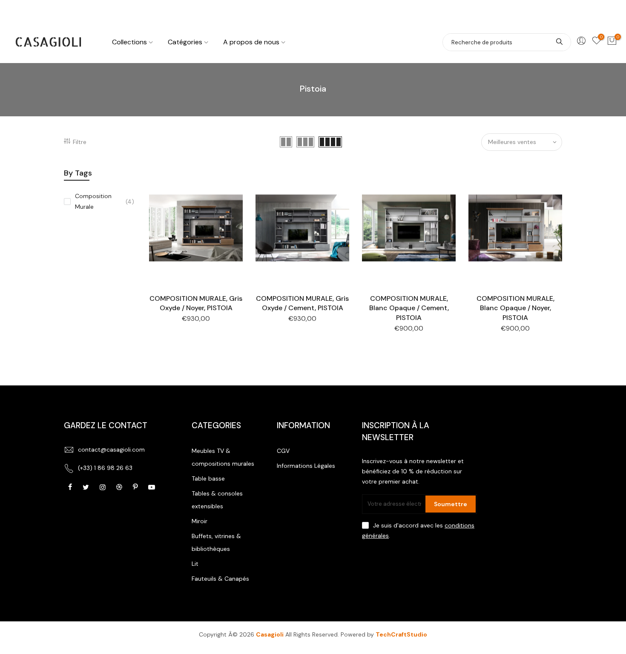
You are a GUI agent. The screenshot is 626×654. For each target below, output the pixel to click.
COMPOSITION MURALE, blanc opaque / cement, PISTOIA (409, 308)
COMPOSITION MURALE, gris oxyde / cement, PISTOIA (302, 303)
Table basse (208, 478)
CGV (283, 451)
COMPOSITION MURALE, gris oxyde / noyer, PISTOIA (195, 303)
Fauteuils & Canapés (220, 578)
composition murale (104, 201)
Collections (129, 41)
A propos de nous (251, 41)
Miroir (199, 521)
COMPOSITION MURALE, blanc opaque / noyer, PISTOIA (515, 308)
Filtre (79, 142)
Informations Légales (306, 466)
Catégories (185, 41)
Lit (195, 564)
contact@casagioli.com (111, 449)
